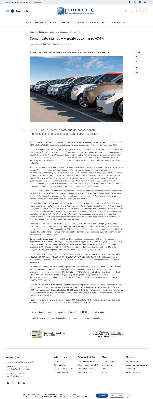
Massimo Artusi (98, 312)
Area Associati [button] (118, 22)
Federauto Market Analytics (64, 369)
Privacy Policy (131, 369)
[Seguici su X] (13, 383)
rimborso (74, 318)
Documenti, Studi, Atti (110, 361)
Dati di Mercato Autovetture (88, 361)
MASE (84, 312)
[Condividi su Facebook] (136, 56)
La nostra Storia (132, 361)
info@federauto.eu (17, 376)
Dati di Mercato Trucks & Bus (88, 365)
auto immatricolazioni (56, 312)
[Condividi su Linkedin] (136, 67)
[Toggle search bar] (126, 11)
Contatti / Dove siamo (62, 372)
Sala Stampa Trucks (85, 372)
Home (28, 22)
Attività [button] (81, 22)
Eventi (104, 369)
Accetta (102, 395)
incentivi (73, 312)
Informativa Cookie (133, 372)
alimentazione (37, 312)
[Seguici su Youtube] (18, 383)
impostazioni (85, 396)
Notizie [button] (93, 22)
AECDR (105, 22)
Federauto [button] (39, 22)
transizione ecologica (92, 318)
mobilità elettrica (38, 318)
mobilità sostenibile (58, 318)
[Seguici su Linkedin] (24, 383)
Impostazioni (117, 395)
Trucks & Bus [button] (65, 22)
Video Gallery (107, 365)
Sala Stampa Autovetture (40, 44)
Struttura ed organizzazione (136, 365)
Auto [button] (52, 22)
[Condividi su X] (136, 62)
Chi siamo (57, 361)
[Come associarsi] (131, 11)
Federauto (12, 357)
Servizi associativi (60, 365)
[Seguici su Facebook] (8, 383)
